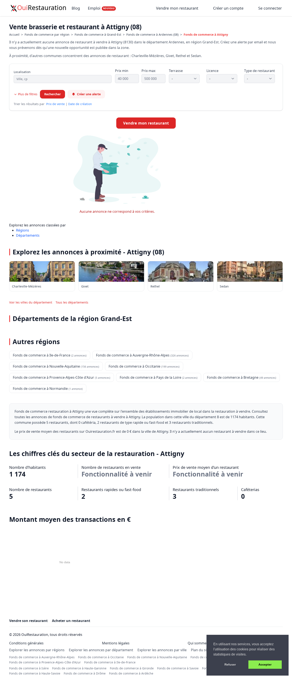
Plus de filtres (27, 94)
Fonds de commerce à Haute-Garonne (79, 668)
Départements (28, 235)
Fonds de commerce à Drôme (85, 673)
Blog (76, 8)
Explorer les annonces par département (101, 650)
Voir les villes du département (30, 302)
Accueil (14, 34)
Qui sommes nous (202, 643)
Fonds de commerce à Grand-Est (98, 34)
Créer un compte (228, 8)
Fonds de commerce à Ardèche (131, 673)
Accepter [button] (264, 664)
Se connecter (270, 8)
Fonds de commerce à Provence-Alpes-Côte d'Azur (45, 662)
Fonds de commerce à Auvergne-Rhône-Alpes (42, 657)
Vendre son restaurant (28, 620)
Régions (22, 230)
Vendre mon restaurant (177, 8)
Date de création (80, 104)
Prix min (121, 70)
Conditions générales (26, 643)
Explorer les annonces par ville (162, 650)
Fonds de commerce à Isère (29, 668)
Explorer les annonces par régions (37, 650)
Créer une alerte (89, 94)
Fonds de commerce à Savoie (178, 668)
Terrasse (176, 70)
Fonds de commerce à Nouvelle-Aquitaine (157, 657)
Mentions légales (116, 643)
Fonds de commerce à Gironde (132, 668)
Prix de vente (55, 104)
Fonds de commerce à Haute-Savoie (34, 673)
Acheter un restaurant (71, 620)
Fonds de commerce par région (47, 34)
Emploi (101, 8)
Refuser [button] (230, 664)
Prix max (148, 70)
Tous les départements (72, 302)
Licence (212, 70)
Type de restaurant (259, 70)
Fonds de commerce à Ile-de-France (110, 662)
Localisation (22, 72)
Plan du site (200, 650)
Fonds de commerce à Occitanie (101, 657)
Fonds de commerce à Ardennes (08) (152, 34)
